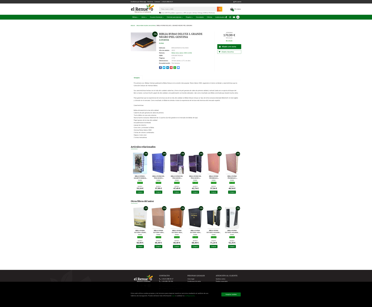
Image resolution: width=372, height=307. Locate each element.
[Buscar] (219, 9)
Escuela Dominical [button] (156, 17)
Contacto (157, 2)
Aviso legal (190, 279)
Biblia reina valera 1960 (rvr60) (146, 25)
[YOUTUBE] (234, 17)
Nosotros (150, 2)
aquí (173, 296)
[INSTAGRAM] (230, 17)
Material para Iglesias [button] (174, 17)
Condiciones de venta (194, 281)
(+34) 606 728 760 (167, 281)
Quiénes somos (220, 279)
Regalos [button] (189, 17)
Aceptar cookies (231, 294)
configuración (190, 296)
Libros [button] (143, 17)
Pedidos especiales (222, 281)
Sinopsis (137, 78)
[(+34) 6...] (237, 17)
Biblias (133, 25)
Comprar (140, 192)
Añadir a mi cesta (228, 46)
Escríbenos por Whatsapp (138, 2)
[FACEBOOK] (226, 17)
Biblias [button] (134, 17)
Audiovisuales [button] (220, 17)
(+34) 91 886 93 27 (167, 2)
